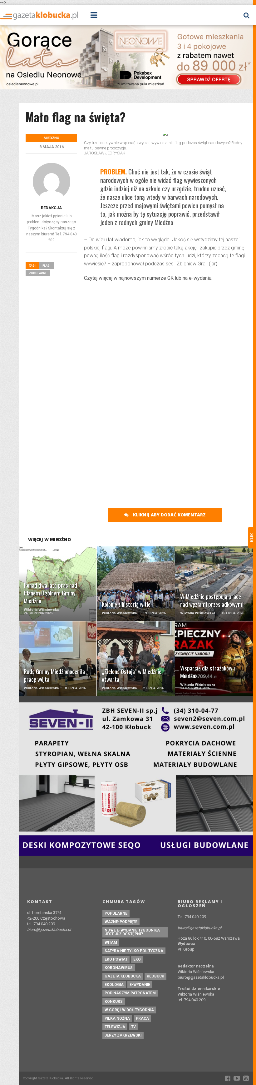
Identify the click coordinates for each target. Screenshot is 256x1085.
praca (142, 1018)
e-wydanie (140, 984)
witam (111, 942)
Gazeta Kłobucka (123, 976)
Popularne (38, 273)
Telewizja (115, 1027)
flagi (46, 265)
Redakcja (51, 207)
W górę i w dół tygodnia (129, 1010)
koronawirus (119, 968)
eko (137, 959)
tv (133, 1027)
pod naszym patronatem (130, 993)
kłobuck (155, 976)
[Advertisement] (165, 332)
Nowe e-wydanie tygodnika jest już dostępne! (132, 932)
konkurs (114, 1001)
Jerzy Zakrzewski (123, 1035)
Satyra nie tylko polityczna (134, 951)
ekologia (114, 984)
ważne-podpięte (121, 922)
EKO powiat (116, 959)
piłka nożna (117, 1018)
